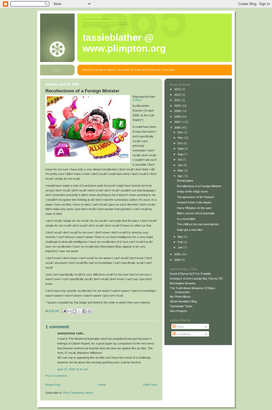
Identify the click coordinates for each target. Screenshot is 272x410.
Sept (181, 148)
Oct (180, 143)
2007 (177, 122)
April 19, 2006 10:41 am (72, 369)
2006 (177, 127)
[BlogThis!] (74, 311)
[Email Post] (63, 310)
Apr (180, 176)
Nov (181, 137)
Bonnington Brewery (183, 283)
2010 (177, 105)
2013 (177, 89)
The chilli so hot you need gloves (198, 224)
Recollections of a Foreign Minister (199, 186)
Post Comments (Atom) (78, 392)
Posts (180, 326)
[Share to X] (79, 311)
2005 (177, 254)
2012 (177, 94)
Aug (181, 154)
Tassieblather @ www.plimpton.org (124, 43)
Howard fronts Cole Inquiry (194, 202)
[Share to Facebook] (84, 311)
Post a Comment (56, 375)
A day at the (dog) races (192, 191)
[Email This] (69, 311)
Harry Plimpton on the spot (194, 208)
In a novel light (186, 218)
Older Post (150, 384)
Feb (181, 242)
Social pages (185, 180)
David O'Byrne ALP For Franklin (190, 273)
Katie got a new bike (190, 229)
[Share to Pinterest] (89, 311)
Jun (180, 165)
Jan (180, 247)
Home (102, 384)
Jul (180, 159)
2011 (177, 100)
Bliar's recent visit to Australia (195, 213)
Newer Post (53, 384)
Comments (183, 334)
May (181, 170)
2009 (177, 111)
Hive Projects (178, 311)
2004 (177, 259)
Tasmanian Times (181, 306)
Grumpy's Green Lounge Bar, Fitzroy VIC (196, 278)
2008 (177, 116)
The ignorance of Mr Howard (195, 197)
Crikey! (137, 99)
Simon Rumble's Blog (183, 301)
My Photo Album (180, 296)
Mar (181, 236)
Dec (181, 132)
